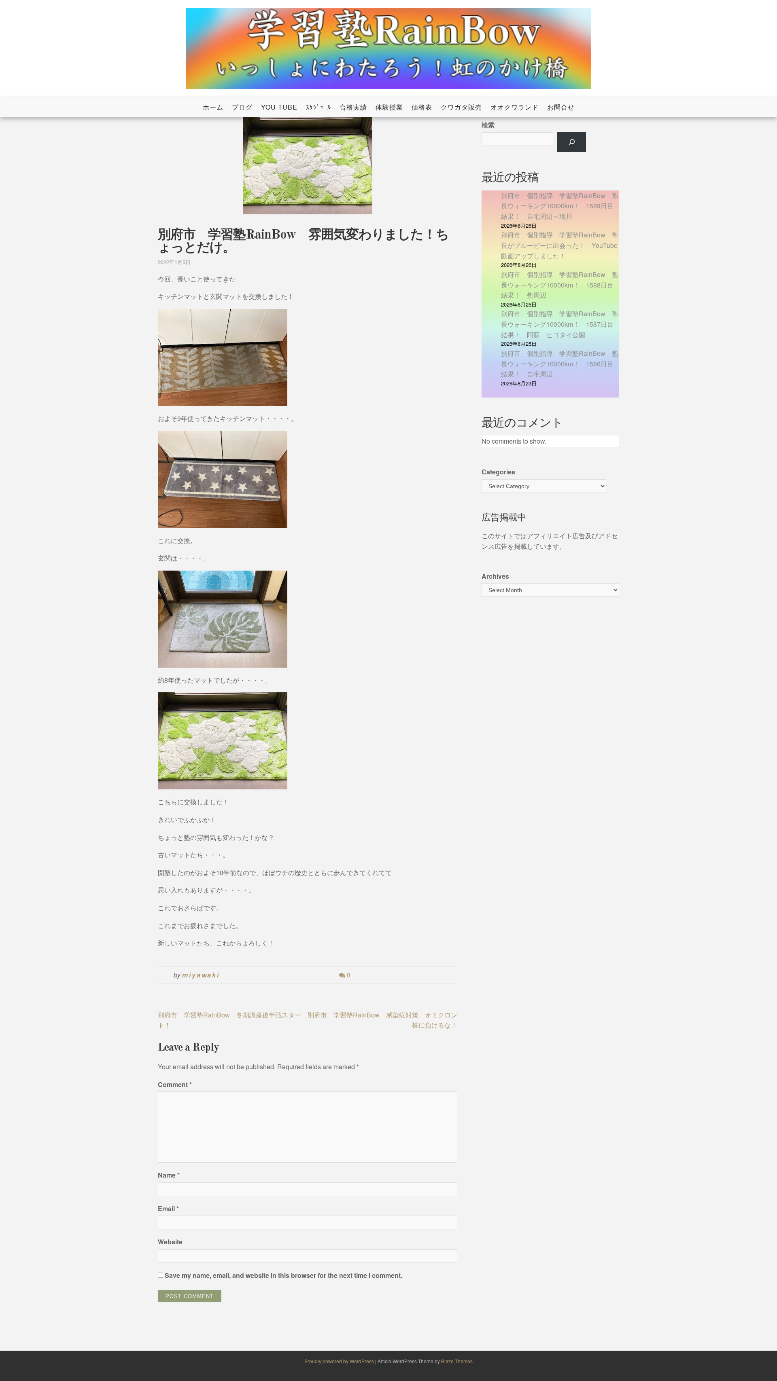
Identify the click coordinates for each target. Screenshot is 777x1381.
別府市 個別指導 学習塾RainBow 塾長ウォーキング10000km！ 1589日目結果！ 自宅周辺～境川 (559, 206)
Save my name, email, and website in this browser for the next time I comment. (283, 1275)
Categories (498, 471)
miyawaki (201, 974)
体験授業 (389, 107)
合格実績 (353, 107)
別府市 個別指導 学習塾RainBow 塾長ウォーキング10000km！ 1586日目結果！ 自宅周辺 (559, 364)
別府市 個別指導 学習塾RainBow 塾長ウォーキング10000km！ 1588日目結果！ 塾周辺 (559, 285)
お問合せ (561, 107)
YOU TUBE (279, 107)
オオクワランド (514, 107)
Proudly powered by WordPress (339, 1361)
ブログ (242, 107)
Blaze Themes (457, 1361)
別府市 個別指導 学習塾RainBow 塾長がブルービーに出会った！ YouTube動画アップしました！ (559, 245)
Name (169, 1175)
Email (168, 1208)
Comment (175, 1084)
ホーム (213, 107)
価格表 (422, 107)
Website (170, 1241)
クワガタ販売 (461, 107)
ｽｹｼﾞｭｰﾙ (318, 107)
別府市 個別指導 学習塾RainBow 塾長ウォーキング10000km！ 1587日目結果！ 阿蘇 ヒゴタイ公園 (559, 324)
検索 (488, 124)
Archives (495, 576)
